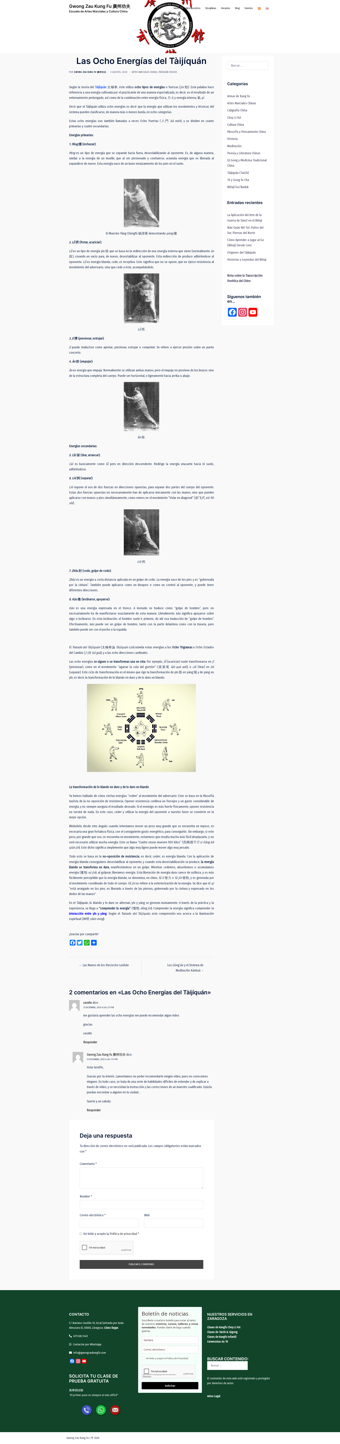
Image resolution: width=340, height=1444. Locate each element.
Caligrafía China (237, 110)
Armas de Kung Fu (238, 96)
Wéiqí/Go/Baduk (238, 187)
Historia (232, 139)
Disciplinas (210, 8)
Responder (90, 1042)
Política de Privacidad (177, 1358)
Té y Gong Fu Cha (238, 180)
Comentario (88, 1164)
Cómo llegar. (111, 1327)
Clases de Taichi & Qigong (222, 1332)
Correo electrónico (93, 1215)
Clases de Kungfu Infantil (221, 1336)
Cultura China (235, 125)
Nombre (86, 1196)
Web (147, 1215)
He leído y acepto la (111, 1234)
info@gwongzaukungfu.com (89, 1352)
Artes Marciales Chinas (144, 72)
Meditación (234, 146)
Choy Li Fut (234, 118)
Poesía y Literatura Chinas (243, 153)
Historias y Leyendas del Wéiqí (246, 260)
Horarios (225, 8)
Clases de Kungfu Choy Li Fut (223, 1327)
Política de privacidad (124, 1234)
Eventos (249, 8)
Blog (237, 8)
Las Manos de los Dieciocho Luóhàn (106, 965)
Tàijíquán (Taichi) (168, 72)
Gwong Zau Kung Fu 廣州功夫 (99, 6)
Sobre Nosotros (192, 8)
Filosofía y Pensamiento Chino (246, 132)
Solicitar (170, 1385)
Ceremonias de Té (217, 1341)
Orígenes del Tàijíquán (241, 252)
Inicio (176, 8)
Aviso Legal (213, 1396)
